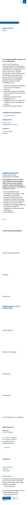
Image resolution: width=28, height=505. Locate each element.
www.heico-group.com (8, 441)
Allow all (14, 498)
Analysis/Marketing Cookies (10, 492)
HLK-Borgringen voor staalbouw (12, 417)
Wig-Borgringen (7, 330)
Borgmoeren (6, 374)
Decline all (6, 498)
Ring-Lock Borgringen (9, 352)
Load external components (10, 494)
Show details (7, 496)
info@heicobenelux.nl (8, 443)
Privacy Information (9, 486)
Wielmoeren (6, 395)
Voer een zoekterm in (21, 2)
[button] (24, 2)
